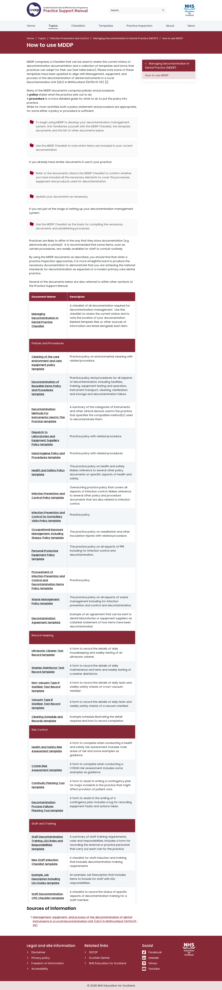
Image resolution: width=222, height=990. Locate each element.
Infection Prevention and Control (69, 38)
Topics (53, 26)
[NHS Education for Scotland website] (189, 10)
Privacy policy (40, 958)
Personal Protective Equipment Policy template (45, 555)
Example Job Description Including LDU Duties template (46, 879)
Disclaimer (38, 952)
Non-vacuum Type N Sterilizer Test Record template (46, 687)
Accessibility (39, 969)
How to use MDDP (156, 75)
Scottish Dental (99, 958)
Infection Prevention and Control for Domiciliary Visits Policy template (48, 517)
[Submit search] (163, 10)
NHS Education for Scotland (107, 963)
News (191, 26)
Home (31, 26)
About (170, 26)
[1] (106, 82)
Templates (106, 26)
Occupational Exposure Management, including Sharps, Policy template (48, 534)
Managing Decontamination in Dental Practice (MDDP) (125, 38)
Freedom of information (47, 963)
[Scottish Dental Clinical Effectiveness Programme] (58, 9)
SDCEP (93, 952)
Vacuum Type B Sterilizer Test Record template (46, 704)
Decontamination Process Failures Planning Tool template (47, 806)
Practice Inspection (139, 26)
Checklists (78, 26)
